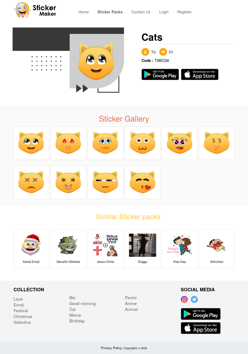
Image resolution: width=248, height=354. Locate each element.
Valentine (22, 322)
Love (18, 299)
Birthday (77, 321)
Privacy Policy (111, 347)
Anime (131, 303)
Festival (21, 310)
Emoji (19, 305)
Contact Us (141, 12)
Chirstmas (23, 316)
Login (164, 12)
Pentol (131, 297)
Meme (75, 315)
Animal (131, 309)
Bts (72, 297)
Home (84, 12)
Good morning (82, 303)
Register (184, 12)
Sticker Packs (110, 12)
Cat (72, 309)
